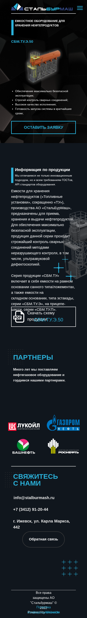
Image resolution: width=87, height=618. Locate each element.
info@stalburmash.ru (34, 497)
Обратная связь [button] (43, 539)
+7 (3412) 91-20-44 (30, 509)
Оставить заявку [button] (43, 127)
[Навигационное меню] (80, 8)
